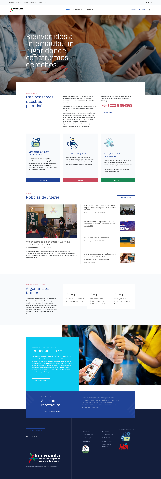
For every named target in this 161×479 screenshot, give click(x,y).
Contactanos (108, 112)
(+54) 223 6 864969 (116, 105)
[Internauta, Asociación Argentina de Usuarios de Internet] (26, 10)
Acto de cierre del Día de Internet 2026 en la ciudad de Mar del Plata (48, 243)
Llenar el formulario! (51, 412)
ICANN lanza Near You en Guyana (96, 238)
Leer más (42, 180)
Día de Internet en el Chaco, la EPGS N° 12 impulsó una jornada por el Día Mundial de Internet (100, 207)
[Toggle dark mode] (150, 10)
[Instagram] (151, 2)
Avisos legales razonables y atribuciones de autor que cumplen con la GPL (100, 255)
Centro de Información (126, 429)
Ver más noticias (125, 197)
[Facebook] (146, 2)
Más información (41, 380)
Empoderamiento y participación (39, 153)
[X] (148, 2)
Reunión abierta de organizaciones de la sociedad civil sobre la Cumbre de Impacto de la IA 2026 (99, 224)
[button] (79, 10)
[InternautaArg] (36, 436)
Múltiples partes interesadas (112, 155)
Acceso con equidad (76, 153)
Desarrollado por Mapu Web (33, 466)
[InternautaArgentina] (34, 436)
